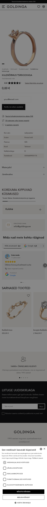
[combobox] (41, 449)
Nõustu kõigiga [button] (23, 492)
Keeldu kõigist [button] (23, 497)
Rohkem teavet (37, 458)
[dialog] (23, 476)
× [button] (44, 449)
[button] (23, 502)
